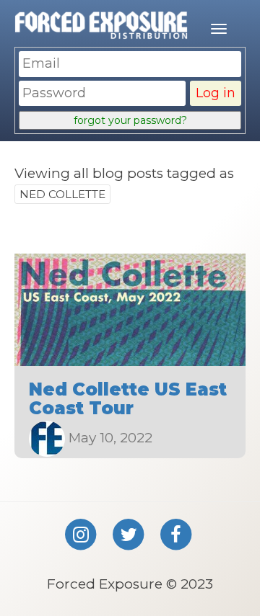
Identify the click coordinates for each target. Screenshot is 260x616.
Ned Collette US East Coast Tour (128, 399)
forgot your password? (130, 120)
